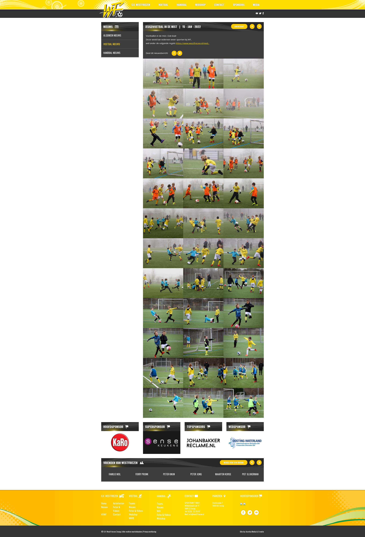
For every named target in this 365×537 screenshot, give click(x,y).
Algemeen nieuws (112, 35)
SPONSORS (238, 5)
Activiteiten (118, 503)
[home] (113, 9)
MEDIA (256, 5)
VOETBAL (163, 5)
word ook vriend (234, 462)
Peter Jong (169, 474)
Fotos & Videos (116, 508)
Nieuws (104, 507)
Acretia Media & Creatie (255, 531)
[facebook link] (263, 13)
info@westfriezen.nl (196, 514)
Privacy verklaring (149, 531)
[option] (120, 442)
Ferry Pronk (114, 474)
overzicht (239, 26)
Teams (132, 503)
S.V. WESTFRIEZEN (140, 5)
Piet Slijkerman (223, 474)
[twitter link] (259, 13)
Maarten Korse (196, 474)
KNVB (131, 518)
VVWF (103, 514)
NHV (159, 511)
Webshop (133, 514)
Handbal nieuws (111, 53)
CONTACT (219, 5)
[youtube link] (256, 13)
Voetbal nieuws (111, 44)
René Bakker (250, 474)
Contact (117, 514)
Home (104, 503)
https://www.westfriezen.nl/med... (192, 43)
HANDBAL (182, 5)
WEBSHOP (200, 5)
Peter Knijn (142, 474)
